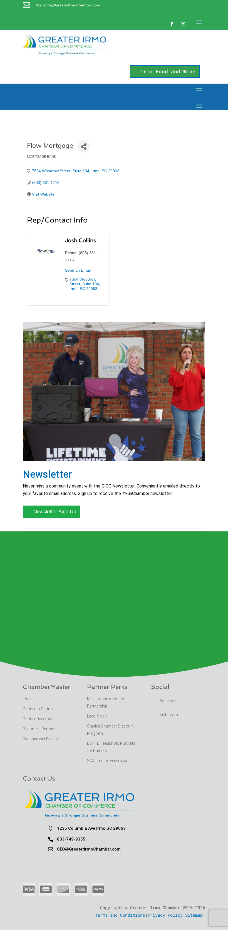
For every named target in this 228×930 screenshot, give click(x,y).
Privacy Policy (165, 915)
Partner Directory (37, 719)
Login (28, 699)
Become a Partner (39, 729)
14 (145, 449)
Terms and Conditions (120, 915)
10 (126, 449)
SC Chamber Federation (107, 760)
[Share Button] (83, 146)
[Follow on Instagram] (183, 24)
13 (140, 449)
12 (135, 449)
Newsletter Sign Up (54, 511)
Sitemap (194, 915)
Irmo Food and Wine (167, 71)
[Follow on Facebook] (171, 24)
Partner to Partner (38, 709)
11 (131, 449)
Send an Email (78, 270)
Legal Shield (97, 716)
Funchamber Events (40, 739)
